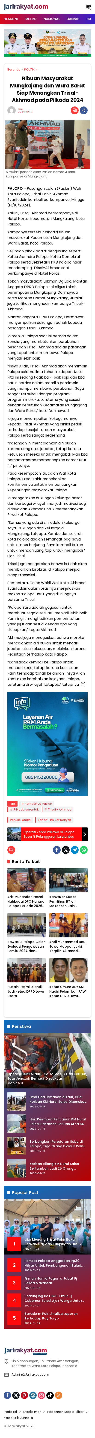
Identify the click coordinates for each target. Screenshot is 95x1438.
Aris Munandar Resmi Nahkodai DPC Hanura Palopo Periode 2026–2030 (26, 901)
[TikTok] (50, 1395)
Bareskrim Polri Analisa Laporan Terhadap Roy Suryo (51, 1316)
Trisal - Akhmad (59, 809)
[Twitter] (66, 850)
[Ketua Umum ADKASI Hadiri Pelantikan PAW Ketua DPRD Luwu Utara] (68, 970)
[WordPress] (33, 1395)
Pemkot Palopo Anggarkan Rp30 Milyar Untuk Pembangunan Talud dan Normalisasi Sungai (52, 1263)
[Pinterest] (24, 1395)
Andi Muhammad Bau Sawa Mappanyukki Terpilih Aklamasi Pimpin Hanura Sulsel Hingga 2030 (67, 946)
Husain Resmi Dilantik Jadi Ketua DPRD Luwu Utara (25, 991)
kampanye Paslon (38, 803)
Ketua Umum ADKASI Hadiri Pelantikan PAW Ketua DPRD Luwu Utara (67, 991)
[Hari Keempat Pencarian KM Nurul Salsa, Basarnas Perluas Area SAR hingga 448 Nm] (16, 1123)
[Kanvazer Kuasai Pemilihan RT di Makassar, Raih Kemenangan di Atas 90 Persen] (68, 880)
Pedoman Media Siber (65, 1411)
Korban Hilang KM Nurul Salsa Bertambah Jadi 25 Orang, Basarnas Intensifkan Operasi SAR (58, 1166)
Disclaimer (32, 1411)
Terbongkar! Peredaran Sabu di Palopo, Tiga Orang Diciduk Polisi (57, 1143)
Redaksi (10, 1411)
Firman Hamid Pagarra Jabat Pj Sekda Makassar (50, 1280)
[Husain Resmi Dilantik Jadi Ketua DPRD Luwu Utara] (26, 970)
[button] (88, 7)
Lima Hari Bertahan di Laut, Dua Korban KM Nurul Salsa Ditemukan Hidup (58, 1099)
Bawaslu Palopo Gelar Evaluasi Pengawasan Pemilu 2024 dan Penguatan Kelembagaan (26, 946)
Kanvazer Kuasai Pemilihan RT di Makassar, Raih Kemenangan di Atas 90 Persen (67, 901)
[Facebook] (57, 850)
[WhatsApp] (84, 850)
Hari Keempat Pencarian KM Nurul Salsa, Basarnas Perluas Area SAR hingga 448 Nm (58, 1121)
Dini (20, 109)
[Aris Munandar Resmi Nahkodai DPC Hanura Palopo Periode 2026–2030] (26, 880)
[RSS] (58, 1395)
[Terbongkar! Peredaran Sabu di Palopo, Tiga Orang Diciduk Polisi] (16, 1146)
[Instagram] (41, 1395)
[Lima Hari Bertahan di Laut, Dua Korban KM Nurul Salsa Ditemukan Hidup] (16, 1101)
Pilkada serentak (26, 809)
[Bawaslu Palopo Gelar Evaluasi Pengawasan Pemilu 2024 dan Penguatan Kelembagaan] (26, 925)
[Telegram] (75, 850)
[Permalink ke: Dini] (12, 110)
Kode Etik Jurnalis (18, 1417)
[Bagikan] (84, 110)
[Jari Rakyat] (26, 6)
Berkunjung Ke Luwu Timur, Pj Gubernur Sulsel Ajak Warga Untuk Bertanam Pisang (53, 1298)
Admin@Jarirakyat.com (30, 1374)
